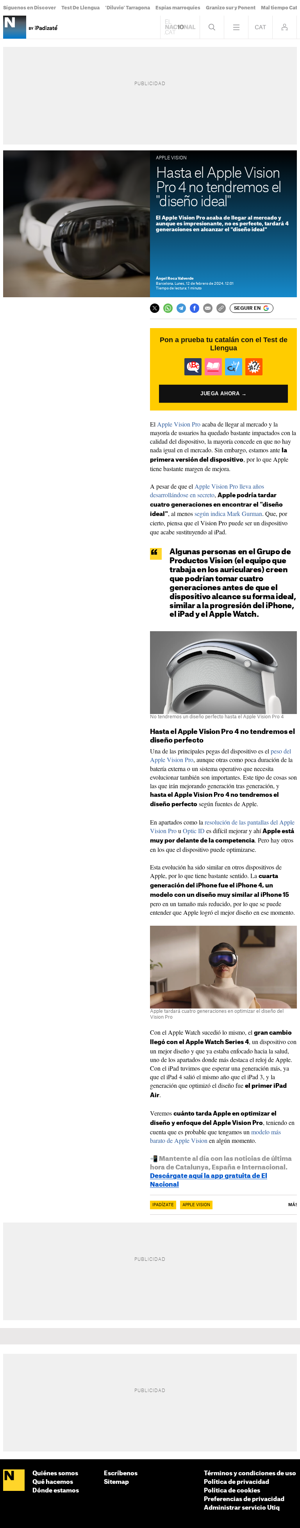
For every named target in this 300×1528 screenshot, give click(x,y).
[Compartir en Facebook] (194, 308)
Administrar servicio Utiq (242, 1508)
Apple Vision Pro (178, 424)
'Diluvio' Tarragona (127, 7)
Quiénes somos (55, 1473)
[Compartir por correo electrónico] (207, 308)
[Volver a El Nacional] (180, 27)
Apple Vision (196, 1205)
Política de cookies (232, 1491)
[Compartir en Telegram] (181, 308)
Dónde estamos (55, 1491)
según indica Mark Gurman (228, 513)
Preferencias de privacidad (244, 1499)
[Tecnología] (14, 27)
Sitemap (116, 1482)
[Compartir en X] (154, 308)
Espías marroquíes (177, 7)
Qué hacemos (52, 1482)
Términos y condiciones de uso (250, 1473)
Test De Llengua (80, 7)
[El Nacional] (14, 1480)
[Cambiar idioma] (260, 27)
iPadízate (163, 1205)
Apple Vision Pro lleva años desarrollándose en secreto (207, 490)
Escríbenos (121, 1473)
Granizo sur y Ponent (230, 7)
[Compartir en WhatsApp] (168, 308)
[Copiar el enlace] (221, 308)
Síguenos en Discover (29, 7)
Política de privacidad (236, 1482)
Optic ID (194, 830)
